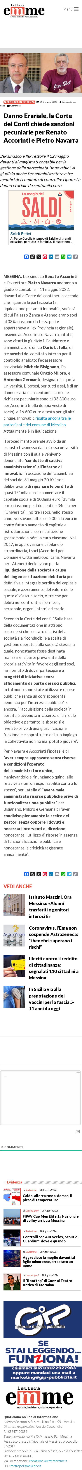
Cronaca (12, 102)
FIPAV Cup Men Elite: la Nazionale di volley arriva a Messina (51, 1218)
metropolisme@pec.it (25, 1466)
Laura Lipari (31, 1210)
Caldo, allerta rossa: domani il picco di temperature (47, 1198)
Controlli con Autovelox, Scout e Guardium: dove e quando (50, 1239)
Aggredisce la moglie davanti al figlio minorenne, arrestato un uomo (49, 1261)
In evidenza (27, 102)
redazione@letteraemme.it (48, 1461)
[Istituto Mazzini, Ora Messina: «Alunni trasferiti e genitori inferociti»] (14, 904)
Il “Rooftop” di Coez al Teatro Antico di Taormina (47, 1283)
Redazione (31, 1190)
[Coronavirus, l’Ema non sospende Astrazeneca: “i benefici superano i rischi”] (14, 934)
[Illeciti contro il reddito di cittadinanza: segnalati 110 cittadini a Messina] (14, 965)
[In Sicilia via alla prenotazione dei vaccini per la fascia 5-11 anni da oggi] (14, 996)
